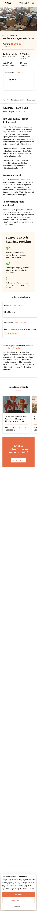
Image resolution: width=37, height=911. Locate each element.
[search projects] (29, 3)
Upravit (17, 906)
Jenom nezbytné (18, 900)
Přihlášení (23, 3)
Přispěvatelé (17, 100)
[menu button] (33, 3)
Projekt (5, 100)
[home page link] (6, 3)
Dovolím (18, 895)
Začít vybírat (18, 460)
